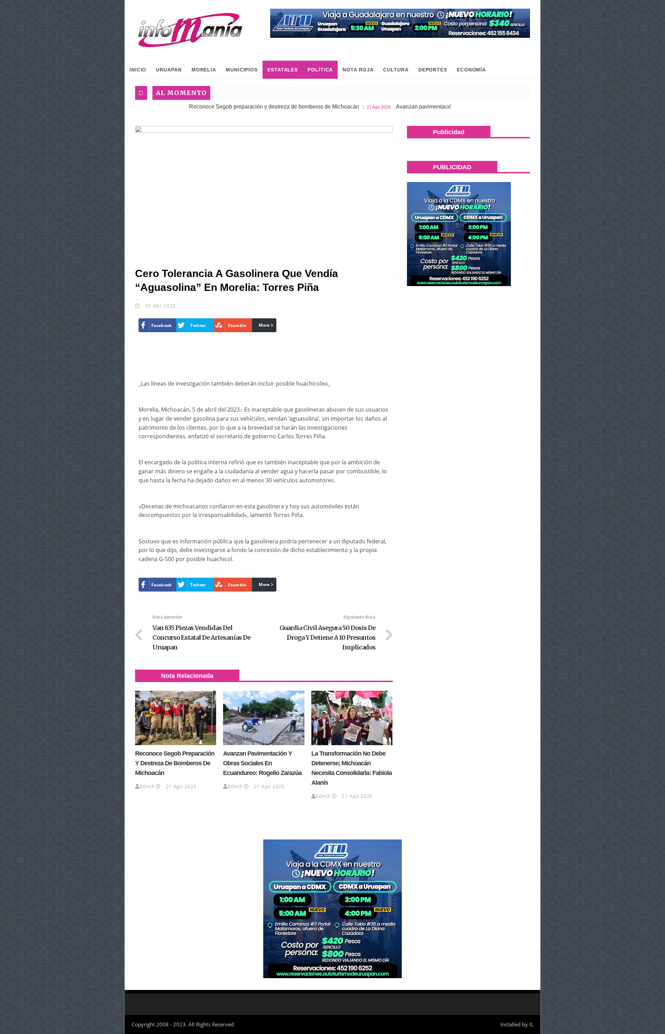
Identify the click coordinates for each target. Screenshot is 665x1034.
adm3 (147, 786)
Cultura (395, 69)
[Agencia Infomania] (190, 30)
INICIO (138, 69)
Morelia (204, 69)
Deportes (432, 69)
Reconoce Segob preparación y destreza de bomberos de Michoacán (227, 107)
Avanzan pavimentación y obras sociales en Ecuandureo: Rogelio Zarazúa (441, 107)
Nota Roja (358, 69)
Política (320, 69)
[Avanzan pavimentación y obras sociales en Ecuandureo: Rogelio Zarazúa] (263, 718)
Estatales (282, 69)
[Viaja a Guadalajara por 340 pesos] (400, 23)
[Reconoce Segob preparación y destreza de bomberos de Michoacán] (175, 718)
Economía (471, 69)
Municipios (242, 69)
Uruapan (168, 69)
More (264, 325)
